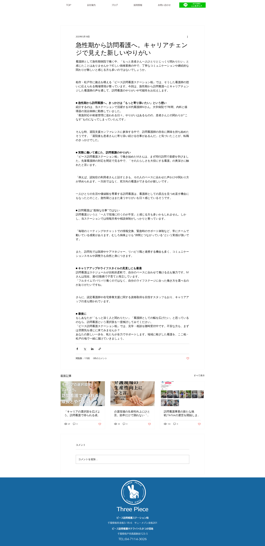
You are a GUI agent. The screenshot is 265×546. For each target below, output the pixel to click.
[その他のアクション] (187, 36)
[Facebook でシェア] (77, 348)
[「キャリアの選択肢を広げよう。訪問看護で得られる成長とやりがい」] (83, 393)
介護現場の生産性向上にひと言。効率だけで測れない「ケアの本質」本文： (132, 413)
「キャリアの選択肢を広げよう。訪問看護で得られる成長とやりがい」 (82, 413)
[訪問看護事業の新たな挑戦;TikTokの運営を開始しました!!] (182, 393)
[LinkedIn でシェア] (92, 348)
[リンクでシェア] (99, 348)
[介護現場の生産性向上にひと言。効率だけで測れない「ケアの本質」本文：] (132, 393)
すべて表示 (199, 375)
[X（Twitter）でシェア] (84, 348)
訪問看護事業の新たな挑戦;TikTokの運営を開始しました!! (182, 413)
